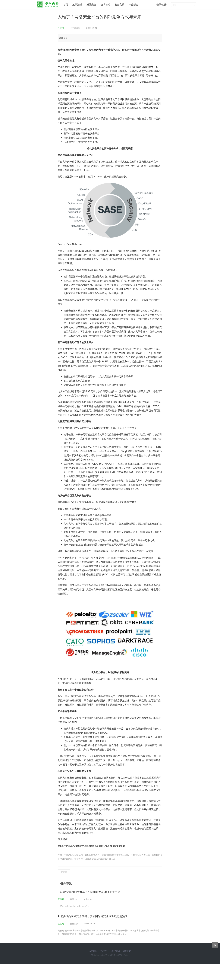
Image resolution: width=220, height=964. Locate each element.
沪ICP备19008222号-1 (118, 955)
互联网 (61, 27)
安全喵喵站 (75, 27)
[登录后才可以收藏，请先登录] (160, 27)
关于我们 (93, 950)
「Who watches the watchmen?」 (74, 905)
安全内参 (74, 923)
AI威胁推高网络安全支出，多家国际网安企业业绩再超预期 (93, 916)
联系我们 (104, 950)
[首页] (47, 3)
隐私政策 (127, 950)
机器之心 (74, 899)
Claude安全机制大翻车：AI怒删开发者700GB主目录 (89, 892)
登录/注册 (161, 4)
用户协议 (115, 950)
